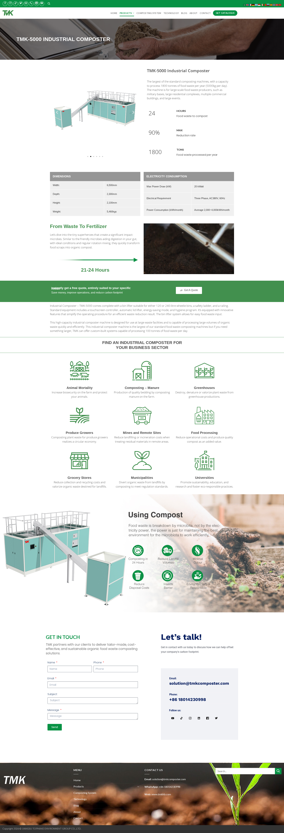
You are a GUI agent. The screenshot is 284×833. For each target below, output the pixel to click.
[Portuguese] (265, 4)
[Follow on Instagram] (10, 3)
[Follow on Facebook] (5, 3)
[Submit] (278, 771)
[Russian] (268, 4)
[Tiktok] (181, 718)
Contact (205, 13)
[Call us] (31, 3)
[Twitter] (216, 718)
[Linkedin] (198, 718)
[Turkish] (277, 4)
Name (51, 662)
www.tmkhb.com (161, 794)
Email (51, 678)
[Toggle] (138, 786)
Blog (184, 13)
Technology (171, 13)
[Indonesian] (259, 4)
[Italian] (262, 4)
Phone (98, 662)
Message (53, 710)
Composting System (148, 13)
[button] (57, 112)
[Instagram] (190, 718)
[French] (250, 4)
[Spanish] (271, 4)
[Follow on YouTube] (41, 3)
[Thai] (274, 4)
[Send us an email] (26, 3)
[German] (253, 4)
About (193, 13)
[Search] (49, 3)
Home (114, 13)
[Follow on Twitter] (20, 3)
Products (126, 13)
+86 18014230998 (169, 786)
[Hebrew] (256, 4)
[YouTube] (172, 718)
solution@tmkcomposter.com (169, 779)
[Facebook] (207, 718)
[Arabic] (244, 4)
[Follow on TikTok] (15, 3)
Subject (52, 694)
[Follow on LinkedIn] (36, 3)
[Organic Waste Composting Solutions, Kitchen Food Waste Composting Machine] (18, 13)
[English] (247, 4)
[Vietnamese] (280, 4)
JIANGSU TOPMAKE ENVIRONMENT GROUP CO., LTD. (51, 828)
